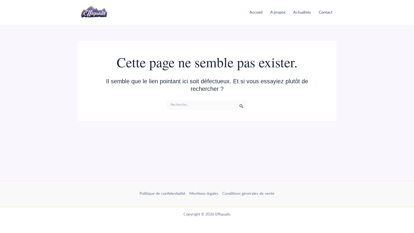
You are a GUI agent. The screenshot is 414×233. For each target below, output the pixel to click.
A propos (277, 12)
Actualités (302, 12)
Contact (325, 12)
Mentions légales (203, 194)
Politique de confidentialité (162, 194)
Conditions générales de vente (248, 194)
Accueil (255, 12)
